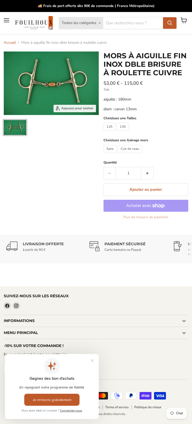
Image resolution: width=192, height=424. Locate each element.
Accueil (10, 42)
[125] (110, 132)
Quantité (110, 162)
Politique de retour (148, 407)
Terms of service (117, 407)
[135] (123, 132)
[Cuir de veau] (131, 154)
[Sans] (111, 154)
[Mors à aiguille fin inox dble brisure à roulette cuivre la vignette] (15, 128)
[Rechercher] (169, 23)
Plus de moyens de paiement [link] (145, 217)
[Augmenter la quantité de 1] (147, 173)
